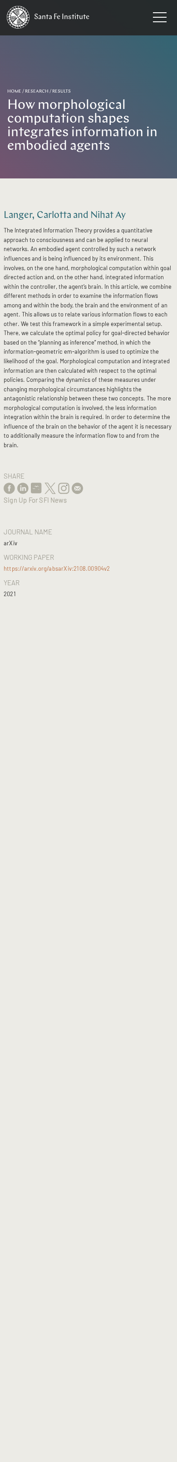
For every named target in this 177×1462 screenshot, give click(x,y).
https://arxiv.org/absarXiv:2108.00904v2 (57, 568)
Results (61, 91)
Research (37, 91)
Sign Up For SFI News (35, 500)
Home (14, 91)
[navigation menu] (160, 19)
